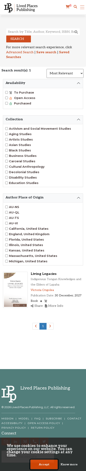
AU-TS (14, 218)
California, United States (28, 229)
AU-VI (13, 223)
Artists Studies (21, 139)
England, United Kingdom (29, 234)
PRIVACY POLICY (13, 428)
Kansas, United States (26, 250)
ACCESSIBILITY (12, 423)
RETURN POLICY (42, 428)
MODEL (24, 418)
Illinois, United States (26, 245)
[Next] (50, 326)
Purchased (22, 103)
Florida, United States (26, 239)
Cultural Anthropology (26, 167)
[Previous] (36, 326)
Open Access (24, 98)
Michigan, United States (28, 261)
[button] (75, 7)
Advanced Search (20, 52)
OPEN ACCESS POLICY (44, 423)
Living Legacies (44, 274)
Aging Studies (20, 134)
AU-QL (14, 212)
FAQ (37, 418)
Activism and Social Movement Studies (40, 129)
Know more (69, 464)
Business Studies (23, 156)
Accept (44, 464)
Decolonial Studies (24, 172)
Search (17, 39)
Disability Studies (23, 177)
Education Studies (23, 183)
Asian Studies (20, 145)
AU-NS (14, 207)
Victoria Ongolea (42, 290)
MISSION (7, 418)
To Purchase (23, 92)
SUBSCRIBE (54, 418)
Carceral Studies (22, 161)
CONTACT (74, 418)
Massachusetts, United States (33, 256)
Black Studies (20, 150)
